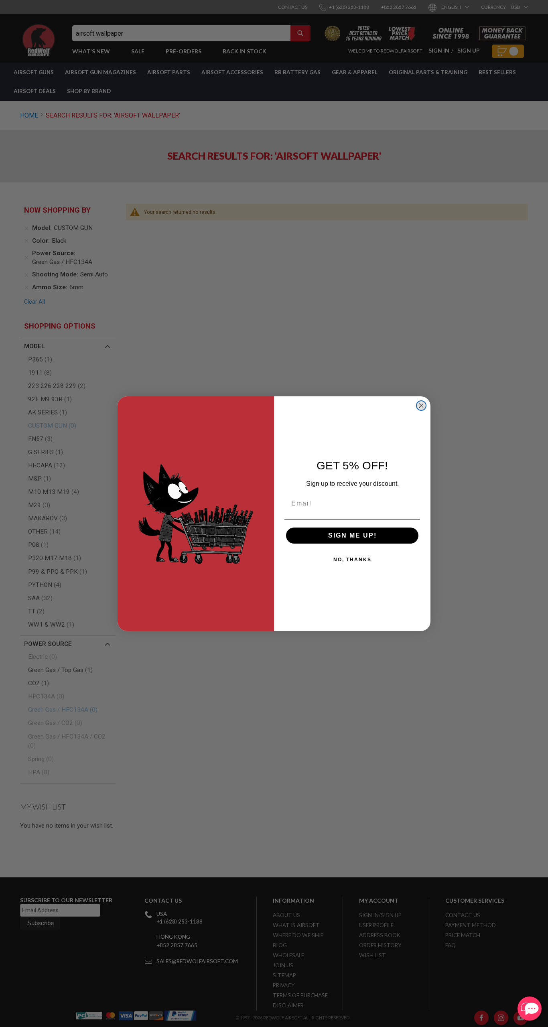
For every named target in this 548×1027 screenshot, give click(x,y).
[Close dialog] (421, 405)
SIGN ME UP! (352, 535)
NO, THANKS (352, 559)
